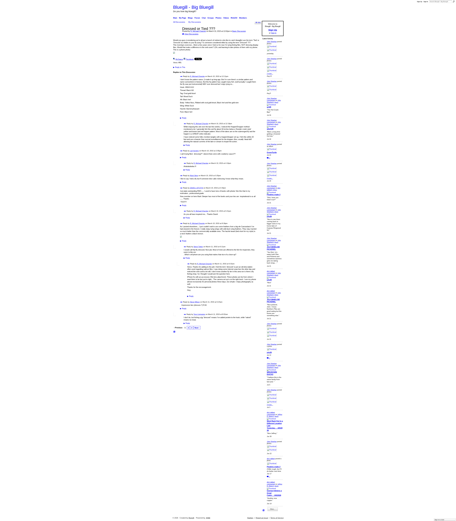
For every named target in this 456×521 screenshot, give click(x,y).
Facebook (190, 59)
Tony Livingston (199, 314)
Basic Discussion (239, 31)
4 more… (270, 178)
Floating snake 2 (273, 195)
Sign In (425, 1)
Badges (250, 518)
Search (454, 1)
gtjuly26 (270, 129)
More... (272, 509)
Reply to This (179, 67)
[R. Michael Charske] (177, 33)
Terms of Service (277, 518)
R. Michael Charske (198, 31)
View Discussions (191, 34)
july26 (269, 216)
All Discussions (179, 22)
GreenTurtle (272, 152)
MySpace (179, 59)
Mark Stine (194, 175)
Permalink (181, 76)
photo (276, 102)
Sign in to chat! (439, 519)
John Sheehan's (274, 101)
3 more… (270, 405)
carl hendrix (194, 151)
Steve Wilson (195, 302)
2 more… (270, 74)
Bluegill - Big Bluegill (193, 7)
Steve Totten (198, 247)
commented (271, 100)
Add (259, 22)
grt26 (269, 107)
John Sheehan (272, 41)
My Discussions (194, 22)
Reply (183, 118)
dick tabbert (271, 271)
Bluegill (191, 518)
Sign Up (419, 1)
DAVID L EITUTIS (196, 188)
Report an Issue (262, 518)
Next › (197, 328)
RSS (174, 332)
